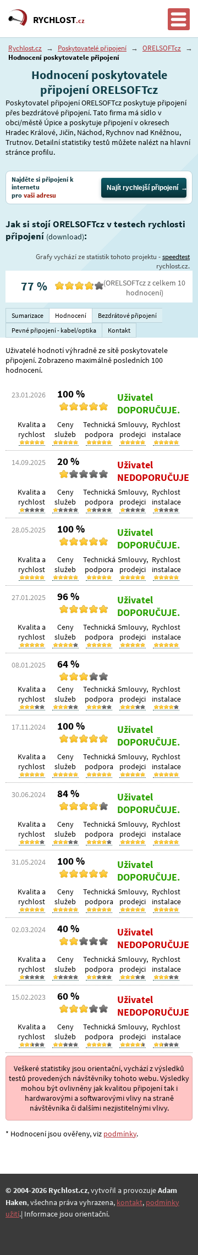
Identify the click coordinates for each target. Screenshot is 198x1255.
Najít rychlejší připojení (142, 188)
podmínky (119, 1134)
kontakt (129, 1202)
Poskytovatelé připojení (92, 48)
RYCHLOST (59, 20)
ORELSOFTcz (161, 48)
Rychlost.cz (25, 48)
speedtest (176, 256)
